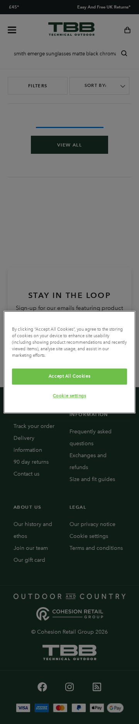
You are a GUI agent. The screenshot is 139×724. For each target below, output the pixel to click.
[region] (69, 362)
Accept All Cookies (69, 376)
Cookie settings (69, 395)
